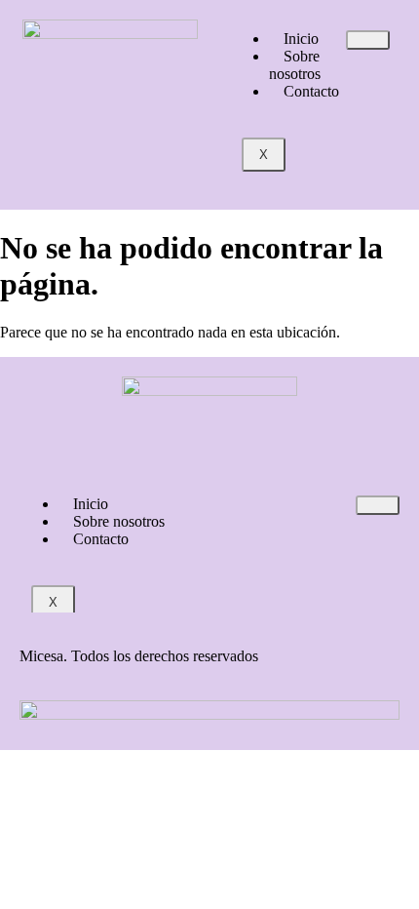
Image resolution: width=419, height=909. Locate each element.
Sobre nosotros (295, 65)
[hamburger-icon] (368, 40)
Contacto (311, 91)
